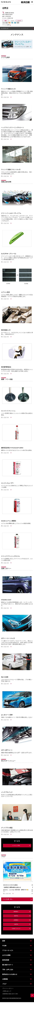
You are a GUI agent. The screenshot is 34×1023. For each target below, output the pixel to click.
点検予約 (16, 924)
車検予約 (16, 915)
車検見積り (16, 911)
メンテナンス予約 (16, 845)
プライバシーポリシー (7, 988)
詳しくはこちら (5, 97)
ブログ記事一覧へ (8, 899)
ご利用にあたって (6, 991)
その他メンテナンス (16, 928)
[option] (17, 877)
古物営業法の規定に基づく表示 (10, 993)
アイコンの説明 (6, 24)
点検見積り (16, 920)
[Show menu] (32, 2)
